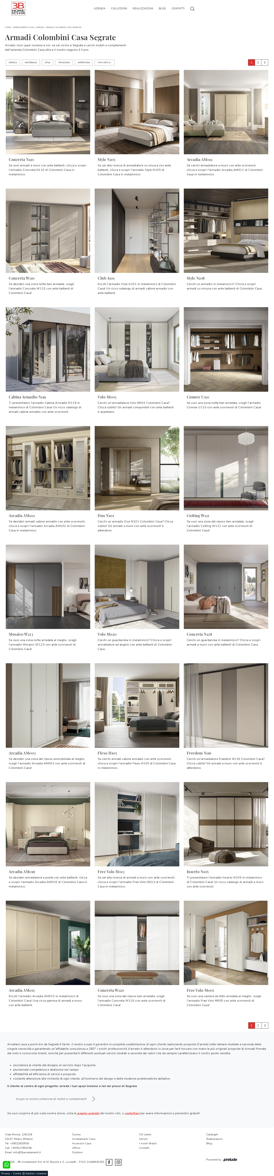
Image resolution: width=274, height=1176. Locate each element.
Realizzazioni (143, 8)
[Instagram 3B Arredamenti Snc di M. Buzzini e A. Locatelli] (118, 1162)
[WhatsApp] (6, 1165)
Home (8, 27)
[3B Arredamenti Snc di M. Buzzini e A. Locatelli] (18, 8)
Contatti (178, 8)
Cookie (17, 1173)
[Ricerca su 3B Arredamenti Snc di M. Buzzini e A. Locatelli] (192, 9)
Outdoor (77, 1152)
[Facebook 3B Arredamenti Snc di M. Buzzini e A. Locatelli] (109, 1162)
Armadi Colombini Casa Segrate (63, 27)
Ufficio (76, 1148)
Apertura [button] (84, 62)
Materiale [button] (31, 62)
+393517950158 (21, 1148)
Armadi (40, 27)
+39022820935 (19, 1143)
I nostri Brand (147, 1143)
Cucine (76, 1134)
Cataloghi (212, 1134)
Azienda (100, 8)
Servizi (143, 1139)
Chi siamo (145, 1134)
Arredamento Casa (23, 27)
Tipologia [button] (64, 62)
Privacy (5, 1173)
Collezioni (119, 8)
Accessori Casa (81, 1143)
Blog (162, 8)
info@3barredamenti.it (27, 1152)
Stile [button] (47, 62)
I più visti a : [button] (105, 62)
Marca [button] (13, 62)
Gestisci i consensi (36, 1173)
